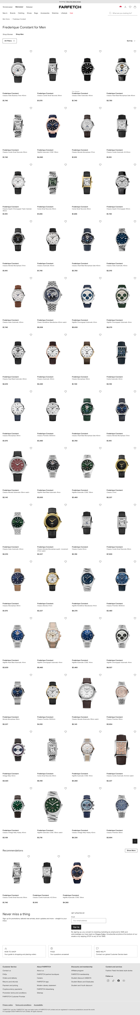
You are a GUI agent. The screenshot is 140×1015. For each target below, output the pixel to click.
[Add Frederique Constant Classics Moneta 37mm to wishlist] (65, 561)
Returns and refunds (10, 981)
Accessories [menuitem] (45, 13)
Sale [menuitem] (71, 13)
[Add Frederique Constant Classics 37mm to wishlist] (135, 448)
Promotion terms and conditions (14, 993)
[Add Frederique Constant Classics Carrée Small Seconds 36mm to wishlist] (65, 51)
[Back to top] (135, 841)
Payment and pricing (10, 985)
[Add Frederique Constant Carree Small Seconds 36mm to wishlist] (65, 164)
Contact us (7, 970)
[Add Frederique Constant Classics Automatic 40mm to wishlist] (65, 221)
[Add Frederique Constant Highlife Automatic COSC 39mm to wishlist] (65, 108)
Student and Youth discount (81, 985)
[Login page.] (125, 7)
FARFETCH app (43, 981)
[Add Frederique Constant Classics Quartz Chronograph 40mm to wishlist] (135, 164)
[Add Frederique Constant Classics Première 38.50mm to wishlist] (65, 391)
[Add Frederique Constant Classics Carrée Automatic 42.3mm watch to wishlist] (135, 731)
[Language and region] (120, 7)
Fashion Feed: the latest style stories (119, 970)
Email (73, 917)
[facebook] (118, 980)
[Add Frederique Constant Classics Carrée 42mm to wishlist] (100, 505)
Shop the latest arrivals (73, 1)
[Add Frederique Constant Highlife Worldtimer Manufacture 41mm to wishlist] (100, 561)
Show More (131, 850)
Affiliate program (77, 970)
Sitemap (40, 993)
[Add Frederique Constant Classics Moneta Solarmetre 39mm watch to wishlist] (31, 448)
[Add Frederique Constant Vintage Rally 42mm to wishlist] (31, 731)
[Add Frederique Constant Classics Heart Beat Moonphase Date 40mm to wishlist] (135, 51)
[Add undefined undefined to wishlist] (28, 856)
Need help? (101, 951)
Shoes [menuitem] (29, 13)
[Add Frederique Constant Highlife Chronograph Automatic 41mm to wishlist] (100, 278)
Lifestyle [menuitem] (64, 13)
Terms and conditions (23, 1005)
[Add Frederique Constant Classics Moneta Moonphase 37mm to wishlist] (100, 108)
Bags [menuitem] (36, 13)
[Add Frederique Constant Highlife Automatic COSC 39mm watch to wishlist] (65, 788)
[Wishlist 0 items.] (130, 7)
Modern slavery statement (46, 985)
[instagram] (108, 980)
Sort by (129, 41)
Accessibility (38, 1005)
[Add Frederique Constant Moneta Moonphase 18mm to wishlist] (31, 675)
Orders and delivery (10, 978)
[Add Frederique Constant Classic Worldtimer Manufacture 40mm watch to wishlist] (65, 278)
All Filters (8, 41)
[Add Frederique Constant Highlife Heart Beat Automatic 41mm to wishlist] (65, 448)
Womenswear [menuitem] (8, 7)
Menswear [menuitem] (19, 7)
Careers (40, 978)
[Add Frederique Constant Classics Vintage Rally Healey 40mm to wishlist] (31, 788)
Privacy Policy (100, 934)
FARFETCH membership (80, 974)
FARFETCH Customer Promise (14, 996)
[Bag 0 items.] (135, 7)
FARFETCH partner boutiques (48, 974)
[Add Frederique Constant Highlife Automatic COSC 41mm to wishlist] (100, 618)
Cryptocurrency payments (12, 989)
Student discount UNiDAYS (81, 978)
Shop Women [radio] (8, 34)
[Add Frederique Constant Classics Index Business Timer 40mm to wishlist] (31, 51)
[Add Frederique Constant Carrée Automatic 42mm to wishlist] (135, 334)
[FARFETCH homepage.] (70, 7)
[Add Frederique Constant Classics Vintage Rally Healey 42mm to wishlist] (100, 788)
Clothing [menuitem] (21, 13)
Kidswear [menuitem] (29, 7)
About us (40, 970)
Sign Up (76, 927)
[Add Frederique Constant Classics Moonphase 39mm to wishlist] (100, 334)
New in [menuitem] (5, 13)
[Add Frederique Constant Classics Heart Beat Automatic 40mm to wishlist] (31, 334)
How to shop (10, 951)
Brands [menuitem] (12, 13)
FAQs (52, 951)
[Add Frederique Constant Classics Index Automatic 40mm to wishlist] (100, 51)
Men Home (6, 19)
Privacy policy (8, 1005)
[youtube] (123, 980)
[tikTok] (113, 980)
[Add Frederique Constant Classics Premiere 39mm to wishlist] (135, 675)
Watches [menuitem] (55, 13)
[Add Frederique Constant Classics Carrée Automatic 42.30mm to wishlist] (135, 108)
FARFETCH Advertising (45, 989)
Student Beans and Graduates (82, 981)
